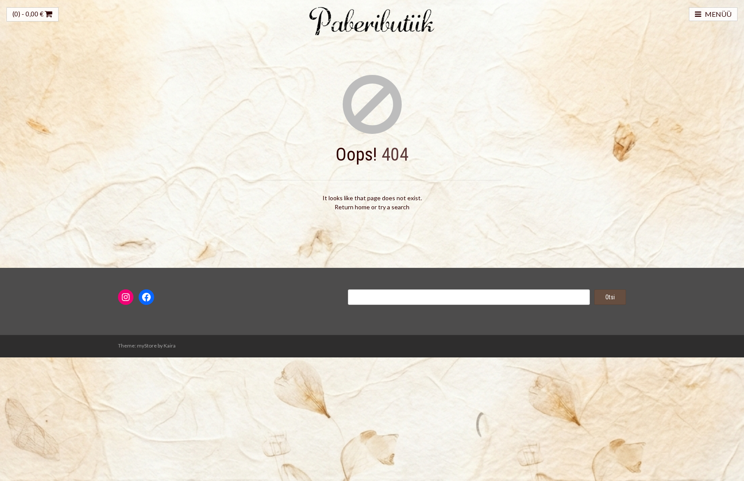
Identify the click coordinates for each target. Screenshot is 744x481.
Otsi (610, 297)
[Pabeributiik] (372, 20)
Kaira (170, 345)
